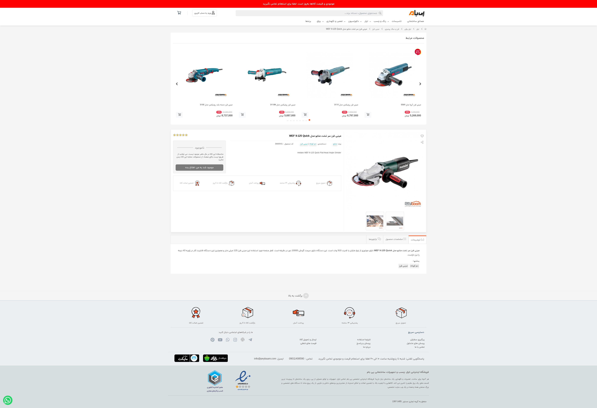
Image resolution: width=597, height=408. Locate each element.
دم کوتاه (312, 144)
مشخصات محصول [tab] (394, 239)
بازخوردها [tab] (373, 239)
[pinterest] (212, 340)
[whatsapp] (227, 340)
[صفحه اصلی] (425, 29)
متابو (335, 144)
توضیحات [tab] (416, 239)
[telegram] (250, 340)
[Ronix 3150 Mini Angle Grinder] (204, 75)
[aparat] (242, 340)
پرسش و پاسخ (363, 343)
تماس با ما (420, 347)
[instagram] (235, 340)
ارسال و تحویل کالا (308, 339)
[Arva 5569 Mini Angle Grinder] (392, 75)
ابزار (418, 29)
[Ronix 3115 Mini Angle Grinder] (330, 75)
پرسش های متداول (416, 343)
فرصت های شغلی (308, 343)
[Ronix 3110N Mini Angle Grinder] (267, 75)
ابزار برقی (407, 29)
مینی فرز (375, 29)
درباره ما (366, 347)
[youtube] (220, 340)
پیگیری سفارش (417, 339)
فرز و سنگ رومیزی (392, 29)
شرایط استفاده (363, 339)
